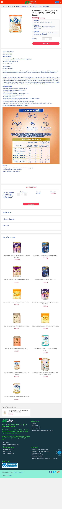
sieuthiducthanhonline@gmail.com (10, 444)
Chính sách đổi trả (36, 453)
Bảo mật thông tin (36, 429)
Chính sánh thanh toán (37, 455)
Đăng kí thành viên (7, 451)
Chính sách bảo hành (37, 456)
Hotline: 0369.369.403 (8, 453)
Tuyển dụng (35, 425)
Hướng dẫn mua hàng (8, 449)
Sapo (10, 475)
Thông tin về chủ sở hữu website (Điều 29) (42, 430)
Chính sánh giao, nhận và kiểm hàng (41, 451)
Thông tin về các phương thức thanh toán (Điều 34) (45, 458)
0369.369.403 (5, 443)
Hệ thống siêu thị (36, 427)
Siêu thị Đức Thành (18, 472)
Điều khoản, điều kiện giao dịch (40, 449)
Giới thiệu (34, 423)
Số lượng (34, 38)
